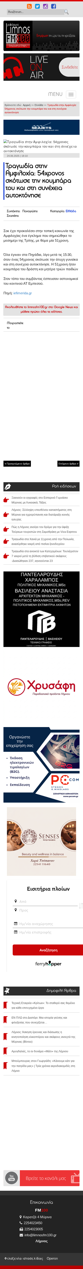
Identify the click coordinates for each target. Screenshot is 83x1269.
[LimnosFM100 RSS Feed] (29, 7)
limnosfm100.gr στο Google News (50, 307)
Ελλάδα (39, 105)
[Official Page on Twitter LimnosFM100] (37, 7)
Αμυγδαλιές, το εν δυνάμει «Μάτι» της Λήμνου (40, 1051)
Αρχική (26, 105)
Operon (52, 1258)
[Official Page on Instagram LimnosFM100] (45, 7)
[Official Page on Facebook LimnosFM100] (53, 7)
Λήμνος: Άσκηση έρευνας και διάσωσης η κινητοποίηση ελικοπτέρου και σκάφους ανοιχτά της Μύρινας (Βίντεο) (43, 1037)
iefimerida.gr (22, 293)
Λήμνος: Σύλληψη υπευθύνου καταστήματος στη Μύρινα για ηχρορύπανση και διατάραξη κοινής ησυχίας (42, 514)
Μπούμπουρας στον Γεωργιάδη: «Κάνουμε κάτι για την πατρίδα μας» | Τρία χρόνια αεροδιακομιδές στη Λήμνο (43, 1065)
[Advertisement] (41, 363)
